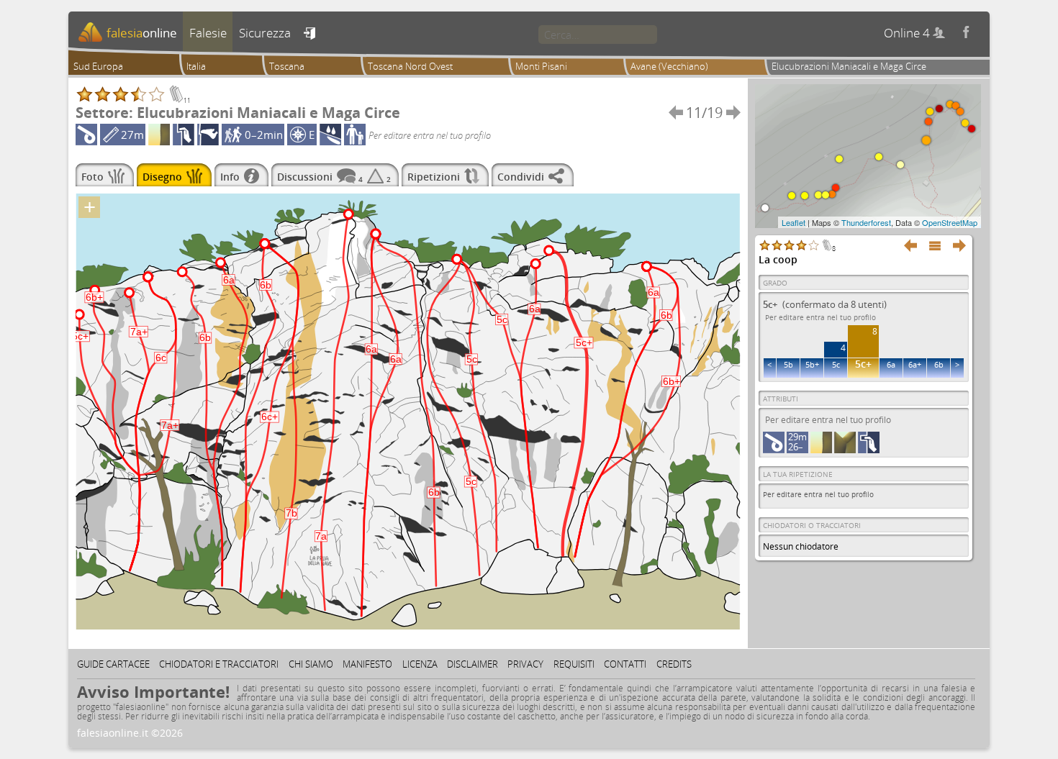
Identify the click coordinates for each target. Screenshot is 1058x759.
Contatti (625, 664)
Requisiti (573, 664)
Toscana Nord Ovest (410, 66)
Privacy (525, 664)
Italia (196, 66)
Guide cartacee (113, 664)
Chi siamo (311, 664)
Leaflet (793, 222)
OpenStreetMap (949, 222)
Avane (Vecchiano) (669, 66)
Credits (674, 664)
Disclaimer (472, 664)
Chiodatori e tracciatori (219, 664)
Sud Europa (98, 66)
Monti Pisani (541, 66)
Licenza (420, 664)
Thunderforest (866, 222)
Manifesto (367, 664)
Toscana (286, 66)
